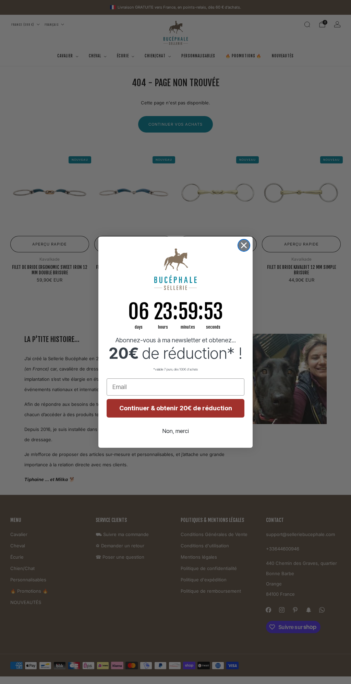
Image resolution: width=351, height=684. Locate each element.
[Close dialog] (244, 245)
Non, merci (175, 431)
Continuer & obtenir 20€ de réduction (175, 408)
